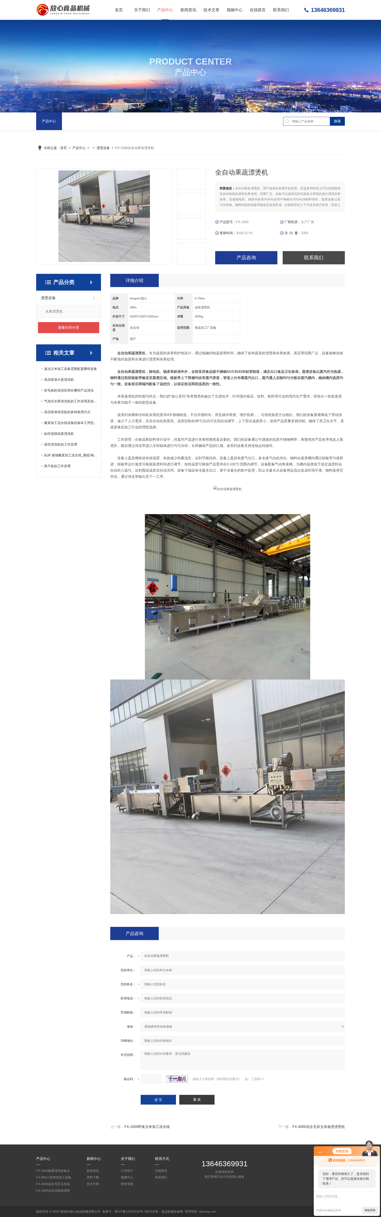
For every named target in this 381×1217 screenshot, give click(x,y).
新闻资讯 (188, 10)
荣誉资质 (127, 1184)
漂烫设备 (103, 148)
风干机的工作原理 (57, 466)
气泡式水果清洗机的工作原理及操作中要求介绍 (70, 401)
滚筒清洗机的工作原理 (60, 444)
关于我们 (142, 10)
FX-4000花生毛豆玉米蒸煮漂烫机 (318, 1127)
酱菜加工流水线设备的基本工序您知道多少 (70, 423)
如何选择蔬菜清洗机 (59, 433)
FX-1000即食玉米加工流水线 (147, 1127)
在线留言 (258, 10)
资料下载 (93, 1177)
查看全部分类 (68, 327)
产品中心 (165, 10)
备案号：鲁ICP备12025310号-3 (124, 1211)
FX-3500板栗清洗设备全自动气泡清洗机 (53, 1171)
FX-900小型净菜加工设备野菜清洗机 (53, 1178)
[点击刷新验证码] (177, 1079)
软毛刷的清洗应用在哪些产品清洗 (69, 390)
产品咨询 (246, 257)
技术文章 (211, 10)
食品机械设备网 (172, 1211)
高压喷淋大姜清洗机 (59, 379)
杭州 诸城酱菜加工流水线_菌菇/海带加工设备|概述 (70, 455)
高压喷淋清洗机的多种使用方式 (67, 412)
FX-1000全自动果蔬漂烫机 (53, 1191)
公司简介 (127, 1170)
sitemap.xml (207, 1211)
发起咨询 (370, 1210)
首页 (119, 10)
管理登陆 (191, 1211)
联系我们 (281, 10)
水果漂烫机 (54, 311)
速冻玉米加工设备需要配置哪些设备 (70, 369)
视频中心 (235, 10)
